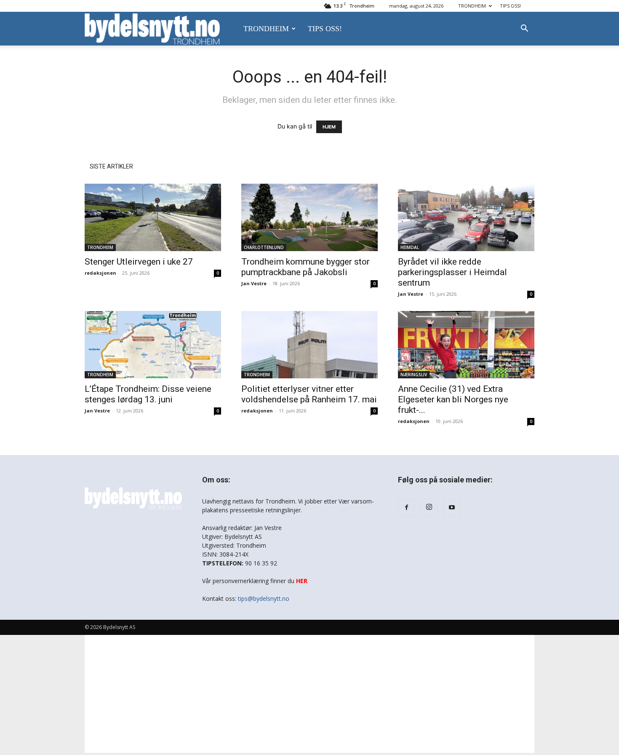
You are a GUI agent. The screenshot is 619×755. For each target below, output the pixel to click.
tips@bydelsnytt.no (263, 598)
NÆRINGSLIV (413, 375)
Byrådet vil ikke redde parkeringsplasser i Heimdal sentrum (452, 272)
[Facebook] (406, 507)
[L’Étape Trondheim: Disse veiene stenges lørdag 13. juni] (153, 344)
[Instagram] (429, 507)
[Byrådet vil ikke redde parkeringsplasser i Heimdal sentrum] (466, 217)
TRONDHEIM (472, 6)
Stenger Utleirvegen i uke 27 (139, 262)
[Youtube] (451, 507)
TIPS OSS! (510, 6)
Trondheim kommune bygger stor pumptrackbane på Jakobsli (305, 267)
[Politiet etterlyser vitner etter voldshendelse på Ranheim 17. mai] (309, 344)
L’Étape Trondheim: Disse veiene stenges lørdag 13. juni (148, 394)
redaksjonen (100, 273)
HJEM (329, 127)
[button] (524, 29)
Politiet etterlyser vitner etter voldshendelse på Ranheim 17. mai (309, 394)
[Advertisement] (309, 694)
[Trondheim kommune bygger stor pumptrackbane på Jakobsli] (309, 217)
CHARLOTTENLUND (264, 247)
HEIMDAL (409, 247)
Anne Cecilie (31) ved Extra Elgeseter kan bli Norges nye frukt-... (453, 399)
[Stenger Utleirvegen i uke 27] (153, 217)
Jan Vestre (254, 283)
